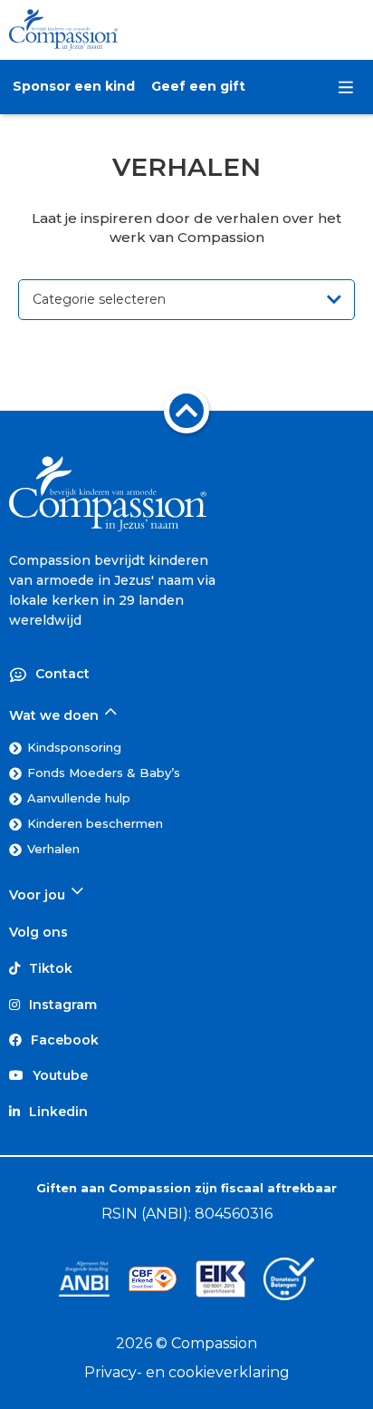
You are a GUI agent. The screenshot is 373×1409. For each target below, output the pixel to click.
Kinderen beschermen (95, 823)
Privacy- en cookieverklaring (187, 1372)
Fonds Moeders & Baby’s (103, 772)
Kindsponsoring (74, 747)
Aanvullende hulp (78, 798)
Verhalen (53, 848)
